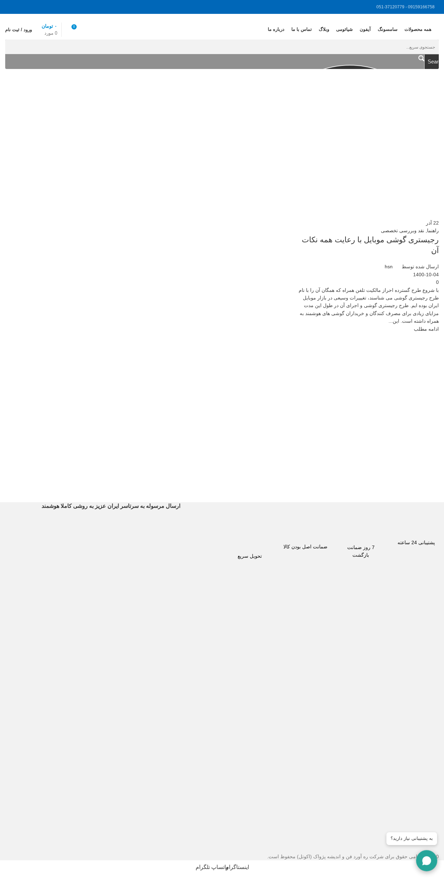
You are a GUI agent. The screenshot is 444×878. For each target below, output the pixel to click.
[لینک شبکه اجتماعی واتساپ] (29, 7)
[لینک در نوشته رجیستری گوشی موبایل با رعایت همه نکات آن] (222, 430)
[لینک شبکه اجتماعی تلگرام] (12, 7)
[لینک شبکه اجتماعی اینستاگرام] (47, 7)
